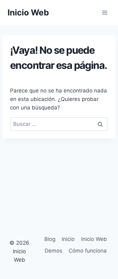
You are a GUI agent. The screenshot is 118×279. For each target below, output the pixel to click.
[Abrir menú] (104, 12)
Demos (53, 251)
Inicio (68, 239)
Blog (49, 239)
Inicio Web (94, 239)
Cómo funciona (88, 251)
